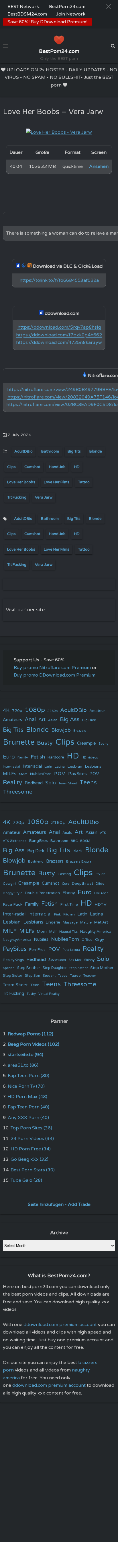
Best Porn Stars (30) (33, 1170)
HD (77, 467)
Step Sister (12, 975)
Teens (88, 782)
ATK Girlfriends (14, 841)
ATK (103, 833)
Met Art (101, 922)
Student (49, 976)
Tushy (31, 994)
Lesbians (93, 766)
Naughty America (95, 931)
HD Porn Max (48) (27, 1096)
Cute (65, 884)
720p (17, 710)
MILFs (9, 773)
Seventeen (57, 960)
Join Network (70, 14)
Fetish (38, 757)
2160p (53, 711)
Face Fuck (12, 904)
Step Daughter (55, 968)
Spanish (9, 968)
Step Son (32, 976)
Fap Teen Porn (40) (28, 1107)
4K (6, 710)
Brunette (18, 742)
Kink (57, 914)
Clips (11, 467)
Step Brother (28, 968)
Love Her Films (56, 482)
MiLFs (26, 931)
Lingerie (53, 922)
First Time (69, 904)
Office (87, 940)
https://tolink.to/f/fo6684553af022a (59, 280)
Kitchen (69, 914)
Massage (70, 922)
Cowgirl (9, 884)
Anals (67, 833)
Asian (52, 720)
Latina (60, 767)
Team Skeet (67, 783)
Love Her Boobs (21, 482)
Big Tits (74, 451)
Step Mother (101, 968)
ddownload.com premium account (60, 1325)
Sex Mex (75, 960)
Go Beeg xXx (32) (29, 1159)
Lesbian (74, 766)
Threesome (17, 792)
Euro (9, 756)
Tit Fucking (16, 497)
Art (42, 720)
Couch (100, 874)
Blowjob (61, 730)
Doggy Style (12, 893)
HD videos (90, 757)
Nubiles (41, 939)
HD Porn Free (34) (31, 1149)
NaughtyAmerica (17, 940)
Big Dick (89, 720)
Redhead (34, 783)
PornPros (37, 949)
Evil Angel (101, 893)
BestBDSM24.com (27, 14)
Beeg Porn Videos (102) (33, 1044)
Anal (30, 719)
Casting (64, 874)
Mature (86, 922)
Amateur (97, 710)
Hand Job (57, 467)
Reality (12, 782)
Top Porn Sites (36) (31, 1128)
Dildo (100, 884)
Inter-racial (11, 767)
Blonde (95, 451)
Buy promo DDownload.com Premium (54, 675)
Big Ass (70, 719)
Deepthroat (82, 883)
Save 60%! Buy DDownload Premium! (47, 22)
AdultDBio (23, 451)
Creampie (86, 743)
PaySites (77, 774)
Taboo (63, 976)
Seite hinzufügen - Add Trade (59, 1204)
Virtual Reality (49, 994)
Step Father (78, 968)
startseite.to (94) (25, 1055)
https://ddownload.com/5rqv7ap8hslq (59, 327)
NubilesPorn (41, 774)
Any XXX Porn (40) (28, 1117)
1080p (35, 710)
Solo (50, 783)
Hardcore (56, 757)
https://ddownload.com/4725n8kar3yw (59, 342)
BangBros (38, 840)
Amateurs (12, 719)
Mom (23, 774)
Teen (35, 984)
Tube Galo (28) (26, 1180)
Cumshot (32, 467)
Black (77, 851)
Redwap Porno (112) (30, 1034)
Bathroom (50, 451)
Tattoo (84, 482)
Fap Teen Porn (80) (28, 1076)
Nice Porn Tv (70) (26, 1086)
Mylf (53, 932)
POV (94, 773)
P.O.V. (60, 773)
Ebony (103, 744)
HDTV (101, 904)
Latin (48, 767)
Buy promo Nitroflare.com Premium (52, 668)
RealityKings (13, 960)
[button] (108, 6)
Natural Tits (68, 932)
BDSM (85, 841)
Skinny (89, 960)
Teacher (89, 976)
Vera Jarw (43, 497)
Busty (45, 743)
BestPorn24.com (67, 6)
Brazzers (79, 731)
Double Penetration (42, 893)
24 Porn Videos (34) (32, 1138)
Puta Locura (71, 950)
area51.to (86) (23, 1065)
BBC (74, 841)
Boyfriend (36, 861)
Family (22, 757)
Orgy (99, 939)
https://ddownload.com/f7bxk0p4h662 (59, 335)
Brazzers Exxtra (78, 861)
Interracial (32, 766)
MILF (10, 931)
